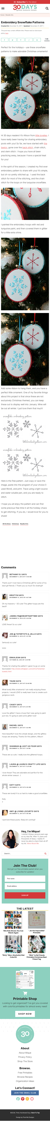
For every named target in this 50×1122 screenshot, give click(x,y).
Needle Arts (24, 524)
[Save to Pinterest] (21, 40)
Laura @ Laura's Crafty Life (25, 764)
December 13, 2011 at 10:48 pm (21, 683)
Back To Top (35, 1113)
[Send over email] (37, 40)
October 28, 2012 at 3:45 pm (20, 660)
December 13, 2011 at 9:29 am (20, 787)
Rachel (13, 725)
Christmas (15, 524)
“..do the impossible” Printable (36, 932)
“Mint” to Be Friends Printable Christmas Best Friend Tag (37, 957)
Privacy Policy (25, 1057)
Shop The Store (25, 1061)
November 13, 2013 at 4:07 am (20, 597)
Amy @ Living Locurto (21, 811)
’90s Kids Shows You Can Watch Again (13, 932)
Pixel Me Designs (28, 1117)
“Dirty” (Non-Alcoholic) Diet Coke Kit (13, 956)
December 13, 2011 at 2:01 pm (20, 706)
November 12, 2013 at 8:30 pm (20, 618)
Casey (13, 705)
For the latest (26, 2)
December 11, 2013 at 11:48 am (21, 576)
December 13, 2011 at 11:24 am (20, 766)
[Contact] (32, 1099)
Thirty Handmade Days (25, 7)
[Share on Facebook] (4, 40)
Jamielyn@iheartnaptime (23, 616)
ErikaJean (15, 657)
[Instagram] (27, 1099)
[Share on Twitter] (13, 40)
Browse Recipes (25, 1077)
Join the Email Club (25, 1093)
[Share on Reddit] (29, 40)
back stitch (27, 147)
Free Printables (25, 1072)
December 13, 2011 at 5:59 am (20, 813)
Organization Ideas (25, 1081)
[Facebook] (18, 1099)
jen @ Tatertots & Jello (23, 634)
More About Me (33, 843)
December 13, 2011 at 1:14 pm (20, 748)
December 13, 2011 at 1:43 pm (20, 727)
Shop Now (25, 1014)
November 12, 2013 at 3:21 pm (20, 636)
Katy (12, 785)
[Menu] (3, 8)
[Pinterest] (22, 1099)
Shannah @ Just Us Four (23, 746)
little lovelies (41, 135)
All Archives (7, 524)
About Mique (25, 1053)
